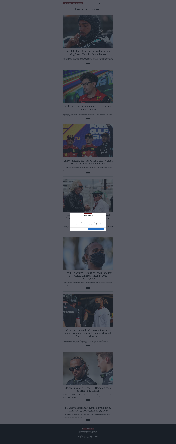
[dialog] (88, 222)
